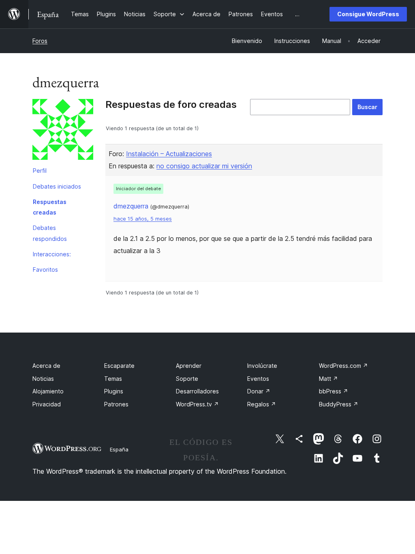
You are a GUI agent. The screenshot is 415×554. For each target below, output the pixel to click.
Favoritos (45, 269)
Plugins (113, 391)
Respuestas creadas (49, 207)
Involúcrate (262, 365)
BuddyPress (338, 404)
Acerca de (46, 365)
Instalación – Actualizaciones (169, 154)
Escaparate (119, 365)
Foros (39, 40)
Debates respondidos (50, 233)
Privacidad (46, 404)
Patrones (116, 404)
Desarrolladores (197, 391)
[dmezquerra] (62, 131)
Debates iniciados (57, 186)
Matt (328, 378)
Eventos (258, 378)
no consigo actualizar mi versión (204, 166)
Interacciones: (52, 254)
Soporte (187, 378)
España (119, 449)
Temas (113, 378)
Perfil (40, 170)
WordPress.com (343, 365)
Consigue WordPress (368, 14)
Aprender (188, 365)
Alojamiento (48, 391)
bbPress (333, 391)
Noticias (43, 378)
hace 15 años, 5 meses (142, 219)
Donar (258, 391)
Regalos (261, 404)
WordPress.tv (197, 404)
